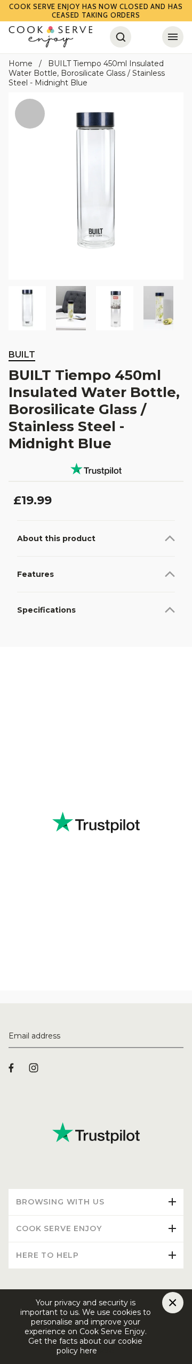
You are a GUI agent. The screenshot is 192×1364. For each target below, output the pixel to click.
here (105, 1350)
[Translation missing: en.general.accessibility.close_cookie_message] (172, 1302)
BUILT (22, 355)
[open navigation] (172, 36)
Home (21, 63)
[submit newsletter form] (179, 1036)
